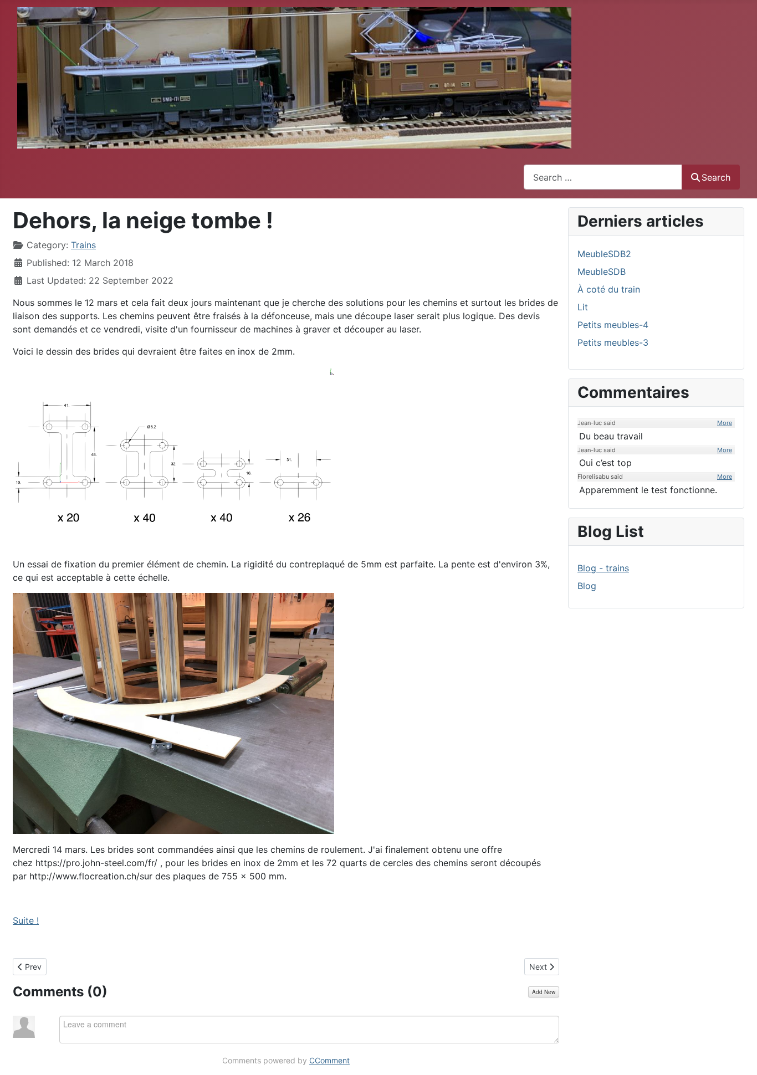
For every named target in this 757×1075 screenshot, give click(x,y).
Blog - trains (603, 568)
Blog (586, 585)
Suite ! (26, 920)
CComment (329, 1060)
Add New (543, 992)
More (724, 423)
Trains (83, 244)
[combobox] (603, 177)
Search (716, 177)
